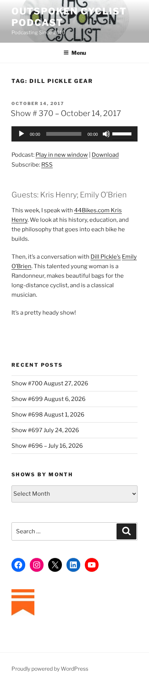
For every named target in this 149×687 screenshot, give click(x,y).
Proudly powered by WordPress (49, 668)
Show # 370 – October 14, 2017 (66, 113)
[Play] (21, 134)
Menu (78, 52)
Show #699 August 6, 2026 (48, 399)
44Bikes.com (92, 210)
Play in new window (62, 154)
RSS (47, 164)
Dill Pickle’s (106, 256)
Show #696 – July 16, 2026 (47, 445)
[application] (74, 134)
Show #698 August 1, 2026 (47, 414)
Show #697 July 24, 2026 (45, 430)
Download (105, 154)
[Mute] (106, 134)
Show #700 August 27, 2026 (49, 383)
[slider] (123, 133)
